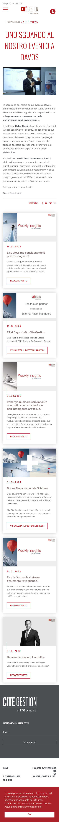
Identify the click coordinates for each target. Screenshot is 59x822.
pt (21, 4)
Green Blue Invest (12, 193)
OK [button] (29, 814)
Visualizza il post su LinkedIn (27, 350)
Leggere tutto (18, 281)
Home (5, 768)
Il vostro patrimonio (43, 768)
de (13, 4)
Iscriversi (29, 742)
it (17, 4)
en (8, 4)
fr (4, 4)
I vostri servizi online (43, 776)
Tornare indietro (13, 22)
